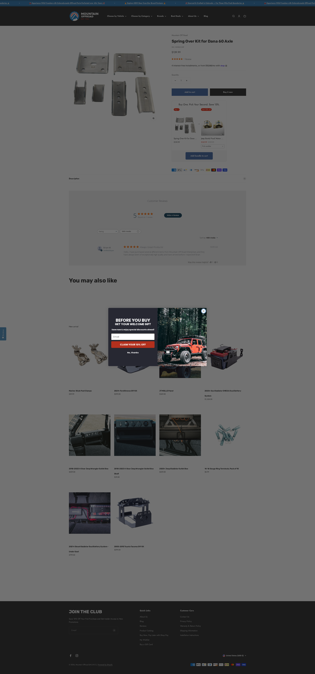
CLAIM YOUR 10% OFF (133, 344)
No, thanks (133, 352)
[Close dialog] (203, 311)
